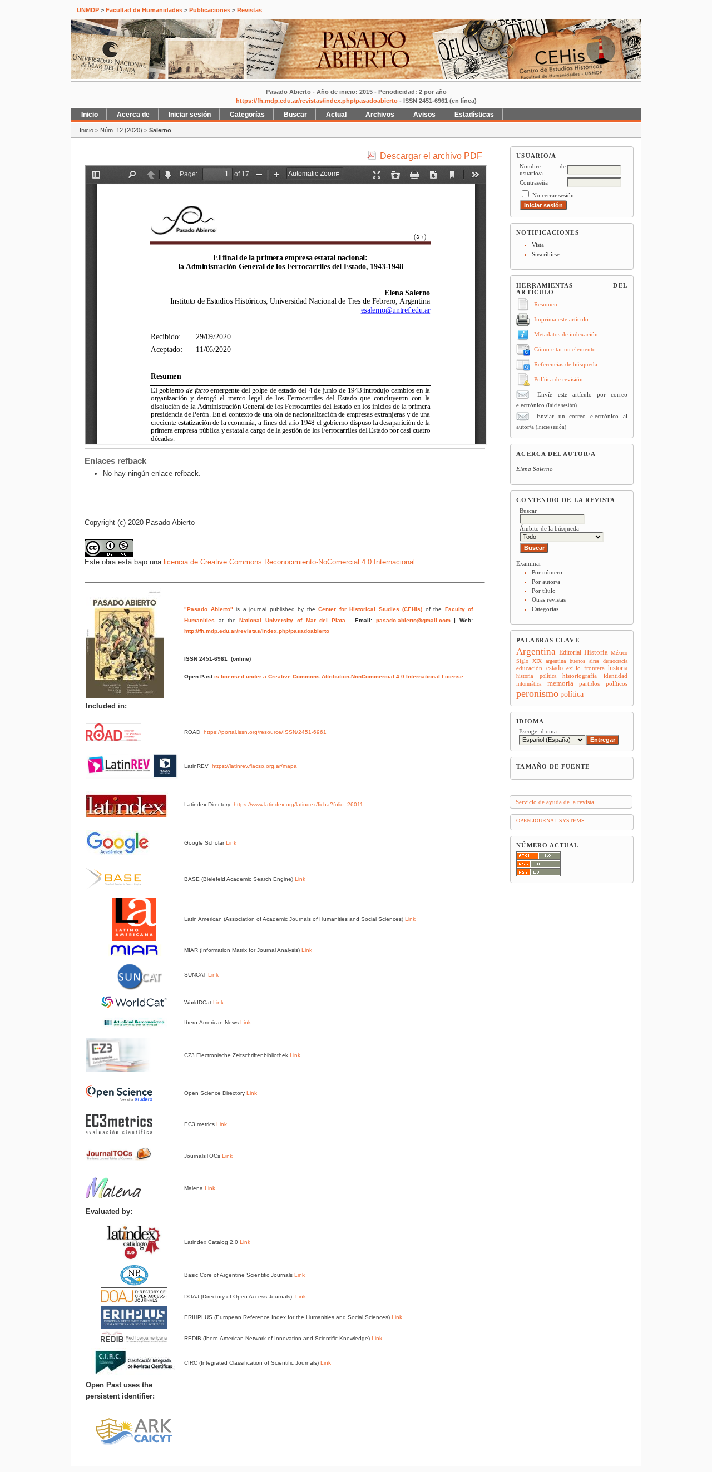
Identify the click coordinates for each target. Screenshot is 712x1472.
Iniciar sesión (190, 114)
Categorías (545, 609)
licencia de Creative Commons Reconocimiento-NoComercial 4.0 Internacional (289, 562)
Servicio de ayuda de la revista (555, 802)
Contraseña (534, 182)
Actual (336, 114)
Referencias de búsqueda (565, 364)
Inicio (89, 114)
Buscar (295, 114)
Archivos (379, 114)
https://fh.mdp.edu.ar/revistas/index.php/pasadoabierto (317, 100)
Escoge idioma (538, 731)
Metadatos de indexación (566, 334)
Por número (547, 572)
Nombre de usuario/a (543, 169)
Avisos (424, 114)
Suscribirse (546, 254)
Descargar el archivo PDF (431, 156)
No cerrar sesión (553, 195)
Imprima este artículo (561, 319)
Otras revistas (549, 599)
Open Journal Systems (550, 820)
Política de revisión (558, 379)
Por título (544, 590)
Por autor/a (546, 581)
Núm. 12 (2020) (121, 130)
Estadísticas (474, 114)
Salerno (160, 130)
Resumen (545, 304)
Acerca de (133, 114)
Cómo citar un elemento (565, 349)
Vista (538, 244)
